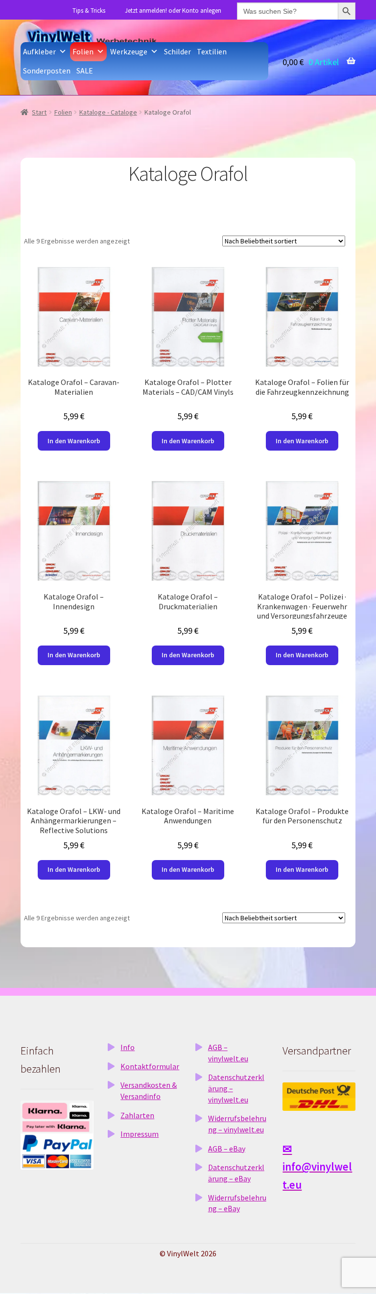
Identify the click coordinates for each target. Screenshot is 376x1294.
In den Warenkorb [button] (73, 440)
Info (127, 1047)
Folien (83, 51)
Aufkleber (39, 51)
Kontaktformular (149, 1066)
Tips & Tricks (88, 10)
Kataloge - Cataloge (108, 112)
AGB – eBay (226, 1148)
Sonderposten (46, 70)
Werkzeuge (128, 51)
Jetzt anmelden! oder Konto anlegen (173, 10)
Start (39, 112)
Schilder (177, 51)
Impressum (139, 1134)
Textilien (212, 51)
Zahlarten (137, 1115)
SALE (84, 70)
